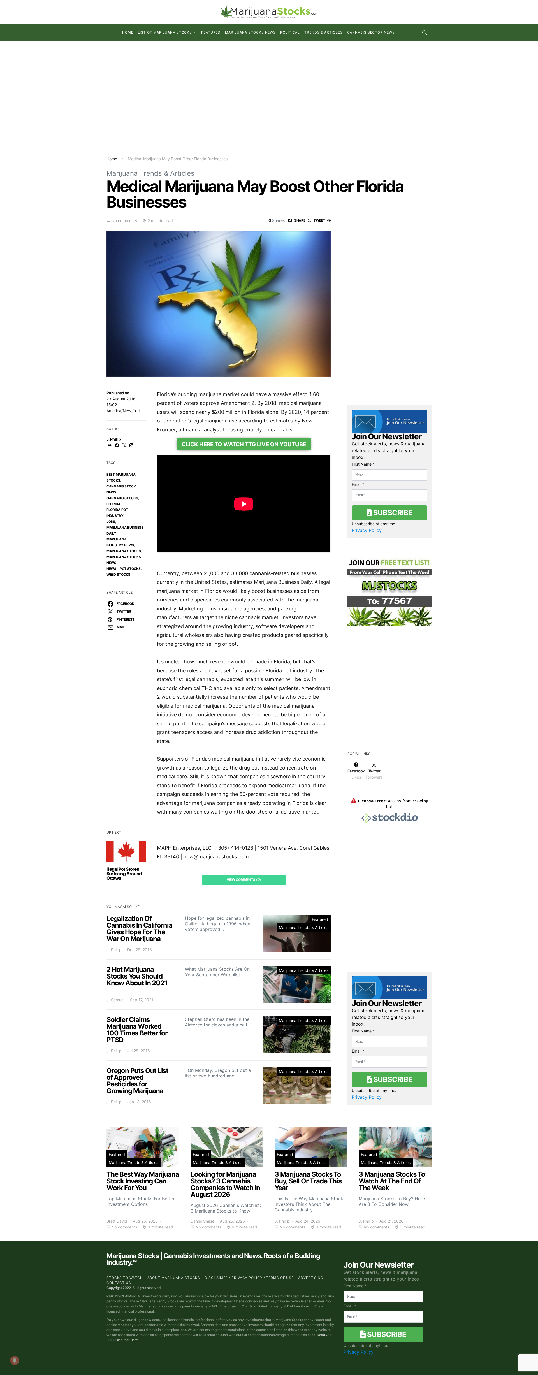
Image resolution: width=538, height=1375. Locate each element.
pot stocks (130, 568)
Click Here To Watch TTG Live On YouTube (244, 444)
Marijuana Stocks (123, 551)
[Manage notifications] (14, 1360)
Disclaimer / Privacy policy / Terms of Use (249, 1278)
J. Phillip (113, 439)
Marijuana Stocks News (250, 32)
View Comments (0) (244, 879)
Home (127, 32)
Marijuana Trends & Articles (150, 173)
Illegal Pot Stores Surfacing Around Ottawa (124, 873)
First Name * (363, 464)
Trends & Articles (323, 32)
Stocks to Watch (124, 1278)
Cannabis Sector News (371, 32)
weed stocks (118, 574)
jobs (110, 521)
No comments (124, 220)
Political (290, 32)
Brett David (116, 1221)
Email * (358, 484)
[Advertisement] (269, 98)
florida (113, 504)
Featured (211, 32)
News (111, 568)
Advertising (310, 1278)
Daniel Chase (202, 1221)
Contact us (118, 1283)
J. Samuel (115, 999)
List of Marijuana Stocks (165, 32)
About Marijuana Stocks (173, 1278)
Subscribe (392, 512)
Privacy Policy (367, 530)
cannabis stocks (122, 498)
